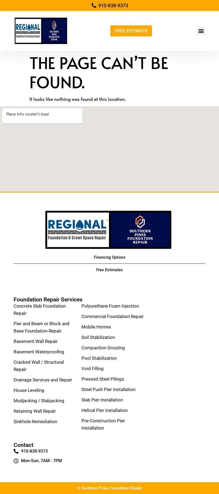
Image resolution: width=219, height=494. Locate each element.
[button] (201, 30)
